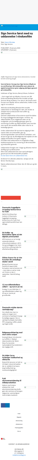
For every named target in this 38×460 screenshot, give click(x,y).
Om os (19, 431)
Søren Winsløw (10, 42)
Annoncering (19, 420)
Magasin (19, 417)
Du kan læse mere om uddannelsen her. (14, 156)
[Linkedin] (7, 405)
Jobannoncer (19, 424)
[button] (32, 27)
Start (19, 413)
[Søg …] (35, 27)
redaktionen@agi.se (19, 455)
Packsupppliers (19, 427)
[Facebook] (3, 405)
